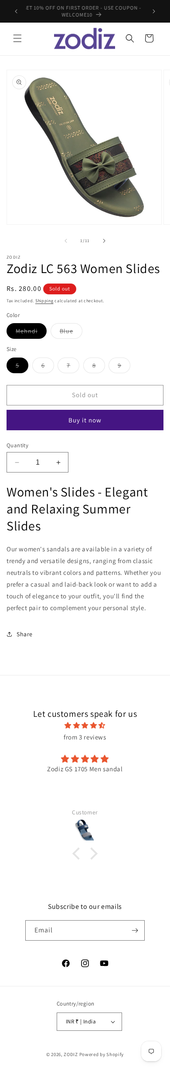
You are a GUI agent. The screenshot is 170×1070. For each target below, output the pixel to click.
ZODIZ (71, 1054)
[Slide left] (65, 240)
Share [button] (25, 634)
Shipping (44, 301)
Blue (71, 333)
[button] (17, 38)
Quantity (17, 445)
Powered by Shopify (101, 1054)
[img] (85, 725)
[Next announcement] (153, 11)
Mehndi (31, 333)
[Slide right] (104, 240)
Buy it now (85, 420)
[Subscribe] (134, 930)
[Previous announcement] (16, 11)
